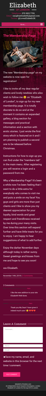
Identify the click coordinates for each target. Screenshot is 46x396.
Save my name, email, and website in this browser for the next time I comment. (22, 361)
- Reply (28, 288)
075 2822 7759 (28, 13)
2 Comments (27, 276)
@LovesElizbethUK (26, 18)
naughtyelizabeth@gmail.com (26, 15)
